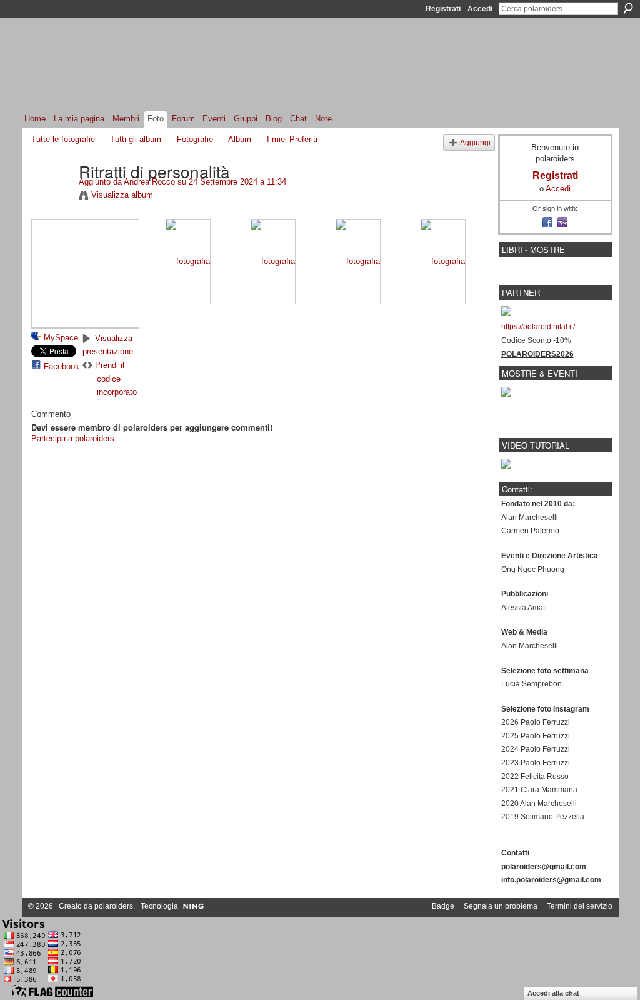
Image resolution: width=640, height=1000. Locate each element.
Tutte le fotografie (63, 139)
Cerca (628, 8)
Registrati (443, 8)
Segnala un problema (501, 906)
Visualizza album (122, 195)
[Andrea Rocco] (51, 197)
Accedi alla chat (553, 993)
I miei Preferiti (292, 139)
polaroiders (113, 906)
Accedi (480, 8)
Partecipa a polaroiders (72, 438)
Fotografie (195, 139)
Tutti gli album (135, 139)
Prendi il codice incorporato (116, 378)
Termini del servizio (579, 906)
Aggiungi (475, 142)
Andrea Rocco (149, 181)
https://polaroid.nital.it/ (538, 326)
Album (239, 139)
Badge (443, 906)
